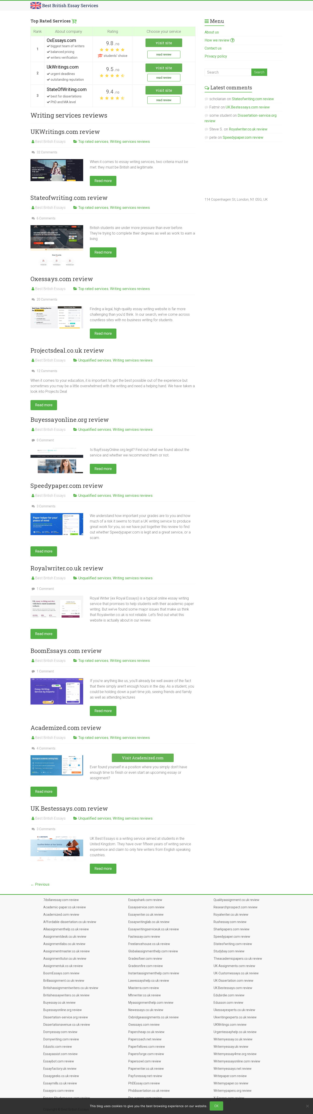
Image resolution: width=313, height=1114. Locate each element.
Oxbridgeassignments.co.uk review (153, 1017)
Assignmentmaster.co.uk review (66, 951)
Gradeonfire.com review (145, 966)
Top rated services (93, 141)
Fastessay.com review (144, 936)
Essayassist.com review (60, 1054)
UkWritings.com (63, 67)
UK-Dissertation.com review (233, 980)
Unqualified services (94, 360)
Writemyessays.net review (233, 1068)
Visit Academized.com (143, 757)
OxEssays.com (61, 40)
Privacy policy (216, 56)
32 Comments (46, 152)
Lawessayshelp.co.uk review (148, 980)
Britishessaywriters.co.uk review (66, 995)
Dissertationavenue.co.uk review (66, 1024)
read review (163, 54)
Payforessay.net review (145, 1076)
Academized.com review (65, 728)
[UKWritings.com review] (56, 161)
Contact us (213, 48)
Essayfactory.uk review (60, 1068)
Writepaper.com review (230, 1076)
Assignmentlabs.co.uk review (64, 944)
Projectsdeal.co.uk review (67, 350)
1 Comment (45, 589)
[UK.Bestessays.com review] (56, 838)
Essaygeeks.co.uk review (61, 1076)
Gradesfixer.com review (145, 958)
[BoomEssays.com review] (56, 680)
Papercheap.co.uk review (146, 1032)
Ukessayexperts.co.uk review (234, 1010)
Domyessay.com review (60, 1032)
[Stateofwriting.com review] (56, 227)
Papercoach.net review (145, 1039)
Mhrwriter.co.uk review (144, 995)
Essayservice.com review (146, 907)
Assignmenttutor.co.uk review (64, 958)
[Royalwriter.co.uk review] (56, 598)
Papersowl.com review (144, 1061)
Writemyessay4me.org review (235, 1054)
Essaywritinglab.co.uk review (149, 922)
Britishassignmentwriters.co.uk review (70, 988)
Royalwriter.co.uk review (66, 568)
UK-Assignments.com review (234, 966)
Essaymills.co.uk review (60, 1083)
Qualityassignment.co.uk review (236, 900)
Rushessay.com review (230, 922)
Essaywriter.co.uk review (146, 914)
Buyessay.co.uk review (59, 1002)
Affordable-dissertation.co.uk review (69, 922)
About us (212, 32)
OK (216, 1106)
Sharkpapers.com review (232, 929)
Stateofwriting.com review (69, 198)
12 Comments (46, 371)
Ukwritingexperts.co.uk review (235, 1017)
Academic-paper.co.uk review (64, 907)
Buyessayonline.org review (69, 419)
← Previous (39, 884)
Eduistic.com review (57, 1046)
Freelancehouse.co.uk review (149, 944)
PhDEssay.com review (144, 1083)
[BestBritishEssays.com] (64, 4)
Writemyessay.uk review (231, 1046)
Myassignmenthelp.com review (150, 1002)
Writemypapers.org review (233, 1090)
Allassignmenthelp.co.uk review (66, 929)
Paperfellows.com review (146, 1046)
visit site (164, 42)
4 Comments (45, 748)
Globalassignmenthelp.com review (153, 951)
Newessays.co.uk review (145, 1010)
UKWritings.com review (65, 131)
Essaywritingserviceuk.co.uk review (153, 929)
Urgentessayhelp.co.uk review (235, 1032)
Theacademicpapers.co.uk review (238, 958)
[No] (307, 1106)
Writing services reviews (130, 141)
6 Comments (45, 218)
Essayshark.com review (145, 900)
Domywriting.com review (61, 1039)
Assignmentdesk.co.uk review (64, 936)
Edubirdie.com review (229, 995)
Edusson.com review (228, 1002)
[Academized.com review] (56, 757)
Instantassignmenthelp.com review (153, 973)
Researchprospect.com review (236, 907)
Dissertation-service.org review (65, 1017)
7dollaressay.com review (61, 900)
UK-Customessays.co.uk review (236, 973)
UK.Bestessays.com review (69, 808)
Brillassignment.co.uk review (63, 980)
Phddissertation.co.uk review (149, 1090)
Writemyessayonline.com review (237, 1061)
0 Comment (45, 440)
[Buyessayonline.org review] (56, 449)
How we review (217, 40)
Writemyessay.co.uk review (233, 1039)
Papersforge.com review (146, 1054)
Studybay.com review (229, 951)
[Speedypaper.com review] (56, 515)
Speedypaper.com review (66, 485)
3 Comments (45, 506)
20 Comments (46, 299)
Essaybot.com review (58, 1061)
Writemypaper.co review (231, 1083)
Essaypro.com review (58, 1090)
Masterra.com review (143, 988)
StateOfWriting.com (67, 89)
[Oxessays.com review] (56, 308)
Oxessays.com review (61, 279)
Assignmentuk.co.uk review (63, 966)
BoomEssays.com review (66, 651)
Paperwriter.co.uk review (146, 1068)
